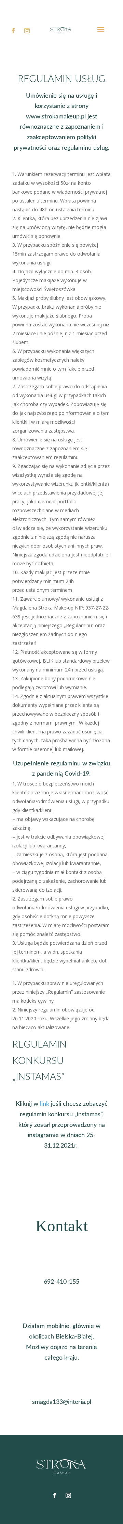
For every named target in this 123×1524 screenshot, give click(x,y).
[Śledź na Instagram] (27, 30)
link (44, 1104)
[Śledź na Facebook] (13, 30)
